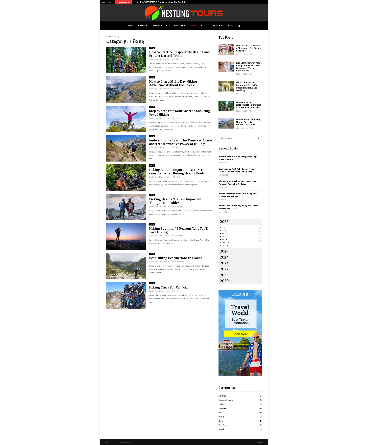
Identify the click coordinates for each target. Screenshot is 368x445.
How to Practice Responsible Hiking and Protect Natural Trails (179, 54)
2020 (224, 281)
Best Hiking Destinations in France (175, 258)
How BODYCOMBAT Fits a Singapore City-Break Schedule (166, 2)
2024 (224, 257)
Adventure (143, 25)
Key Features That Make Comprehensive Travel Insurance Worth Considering (249, 67)
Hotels (204, 25)
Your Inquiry (106, 2)
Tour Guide (217, 25)
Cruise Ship (179, 25)
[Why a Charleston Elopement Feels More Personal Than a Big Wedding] (226, 86)
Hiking (193, 25)
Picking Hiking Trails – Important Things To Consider (175, 201)
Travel (231, 25)
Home (130, 25)
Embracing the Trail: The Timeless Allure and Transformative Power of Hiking (180, 142)
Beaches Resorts (161, 25)
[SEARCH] (258, 138)
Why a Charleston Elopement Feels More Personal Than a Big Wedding (248, 86)
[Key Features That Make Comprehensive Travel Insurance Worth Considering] (226, 67)
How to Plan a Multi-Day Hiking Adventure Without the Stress (173, 83)
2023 (224, 263)
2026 (224, 221)
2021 (224, 275)
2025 (224, 251)
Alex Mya (154, 59)
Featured (222, 408)
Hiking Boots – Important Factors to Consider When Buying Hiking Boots (177, 171)
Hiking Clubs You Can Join (168, 287)
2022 (224, 269)
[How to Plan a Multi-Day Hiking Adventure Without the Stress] (226, 123)
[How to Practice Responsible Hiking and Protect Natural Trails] (226, 106)
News (220, 421)
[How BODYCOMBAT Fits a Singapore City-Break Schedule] (226, 49)
